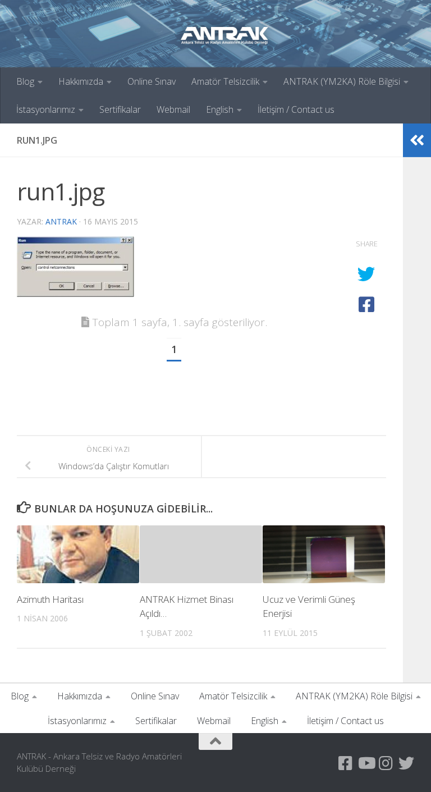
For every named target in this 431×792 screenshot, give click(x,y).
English (219, 109)
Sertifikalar (120, 109)
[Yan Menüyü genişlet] (417, 140)
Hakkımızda (80, 81)
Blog (25, 81)
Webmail (173, 109)
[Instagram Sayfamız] (386, 763)
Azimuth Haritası (50, 599)
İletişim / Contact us (296, 109)
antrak (61, 221)
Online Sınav (151, 81)
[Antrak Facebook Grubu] (346, 763)
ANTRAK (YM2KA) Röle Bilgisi (341, 81)
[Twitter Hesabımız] (406, 763)
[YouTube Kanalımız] (366, 763)
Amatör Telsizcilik (225, 81)
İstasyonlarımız (45, 109)
